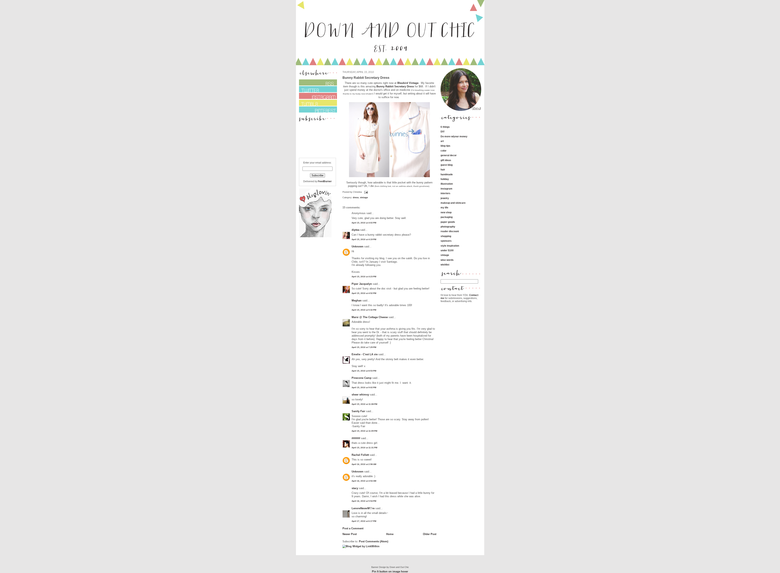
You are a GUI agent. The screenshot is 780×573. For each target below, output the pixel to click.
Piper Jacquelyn (362, 283)
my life (444, 207)
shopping (446, 236)
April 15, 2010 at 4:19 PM (364, 239)
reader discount (450, 231)
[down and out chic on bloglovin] (315, 236)
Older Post (429, 534)
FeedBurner (325, 181)
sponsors (446, 240)
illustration (447, 183)
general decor (449, 155)
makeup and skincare (453, 202)
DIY (443, 131)
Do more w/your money (454, 136)
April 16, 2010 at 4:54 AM (364, 481)
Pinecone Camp (362, 377)
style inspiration (450, 245)
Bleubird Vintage (407, 82)
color (443, 150)
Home (389, 534)
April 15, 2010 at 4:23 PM (364, 276)
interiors (445, 193)
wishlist (445, 264)
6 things (445, 127)
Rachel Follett (360, 454)
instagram (446, 188)
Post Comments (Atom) (373, 541)
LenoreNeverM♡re (363, 508)
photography (448, 226)
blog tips (445, 145)
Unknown (357, 246)
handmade (447, 174)
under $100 (447, 250)
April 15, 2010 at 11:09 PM (364, 431)
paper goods (448, 222)
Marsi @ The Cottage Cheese (370, 317)
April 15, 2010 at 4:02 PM (364, 223)
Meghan (357, 300)
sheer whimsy (360, 394)
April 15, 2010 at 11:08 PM (364, 404)
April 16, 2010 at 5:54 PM (364, 501)
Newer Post (349, 534)
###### (356, 438)
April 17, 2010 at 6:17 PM (364, 521)
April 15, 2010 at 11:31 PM (364, 447)
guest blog (447, 165)
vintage (364, 197)
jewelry (445, 198)
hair (443, 169)
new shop (446, 212)
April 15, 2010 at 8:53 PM (364, 371)
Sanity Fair (358, 411)
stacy (355, 488)
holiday (445, 179)
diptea (355, 229)
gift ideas (446, 160)
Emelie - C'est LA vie (365, 354)
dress (356, 197)
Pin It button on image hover (390, 571)
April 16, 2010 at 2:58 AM (364, 464)
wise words (447, 260)
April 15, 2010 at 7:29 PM (364, 347)
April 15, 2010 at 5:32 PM (364, 310)
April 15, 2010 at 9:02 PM (364, 387)
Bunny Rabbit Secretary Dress (395, 86)
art (442, 141)
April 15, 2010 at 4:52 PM (364, 293)
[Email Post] (365, 192)
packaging (447, 217)
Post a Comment (352, 528)
